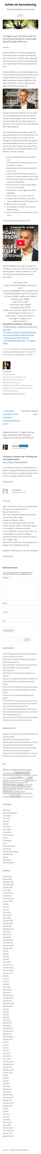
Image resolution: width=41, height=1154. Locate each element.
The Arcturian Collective (11, 851)
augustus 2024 (8, 887)
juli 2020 (5, 951)
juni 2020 (6, 954)
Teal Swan (16, 791)
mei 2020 (6, 956)
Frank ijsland (7, 659)
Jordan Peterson (8, 354)
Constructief (7, 815)
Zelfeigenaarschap (18, 352)
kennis (29, 779)
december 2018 (8, 995)
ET (23, 778)
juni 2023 (6, 907)
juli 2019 (5, 976)
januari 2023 (7, 918)
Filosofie (33, 349)
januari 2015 (7, 1125)
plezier (20, 788)
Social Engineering (9, 846)
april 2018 (6, 1017)
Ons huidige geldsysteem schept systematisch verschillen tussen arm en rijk (11, 417)
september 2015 (8, 1103)
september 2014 (8, 1136)
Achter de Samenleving (20, 4)
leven (12, 782)
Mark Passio (6, 786)
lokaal (20, 782)
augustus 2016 (8, 1072)
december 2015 (8, 1094)
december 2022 (8, 920)
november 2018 (8, 998)
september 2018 (8, 1003)
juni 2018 (6, 1012)
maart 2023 (6, 912)
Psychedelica (7, 840)
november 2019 (8, 967)
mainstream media (13, 784)
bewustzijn (22, 772)
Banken (16, 769)
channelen (26, 775)
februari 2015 (7, 1122)
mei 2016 (6, 1081)
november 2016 (8, 1064)
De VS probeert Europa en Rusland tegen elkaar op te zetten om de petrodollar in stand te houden (20, 689)
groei (23, 780)
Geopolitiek (6, 826)
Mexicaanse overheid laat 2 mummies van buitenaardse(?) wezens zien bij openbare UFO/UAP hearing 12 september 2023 (20, 703)
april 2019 (6, 984)
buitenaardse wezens (12, 774)
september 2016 (8, 1070)
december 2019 (8, 965)
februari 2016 (7, 1089)
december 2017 (8, 1028)
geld (30, 777)
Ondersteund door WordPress (19, 1150)
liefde (16, 782)
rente (31, 789)
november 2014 (8, 1130)
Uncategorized (8, 854)
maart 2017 (6, 1053)
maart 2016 (6, 1086)
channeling (34, 775)
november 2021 (8, 943)
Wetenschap (7, 860)
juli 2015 (5, 1108)
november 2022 (8, 923)
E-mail (5, 612)
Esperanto (6, 821)
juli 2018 (5, 1009)
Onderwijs (13, 787)
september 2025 (8, 882)
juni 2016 (6, 1078)
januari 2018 (7, 1025)
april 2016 (6, 1083)
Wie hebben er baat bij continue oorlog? (16, 739)
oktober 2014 (7, 1133)
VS (22, 796)
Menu (20, 15)
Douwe (30, 354)
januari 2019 (7, 992)
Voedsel (5, 857)
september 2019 (8, 970)
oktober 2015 (7, 1100)
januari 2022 (7, 937)
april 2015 (6, 1117)
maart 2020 (6, 962)
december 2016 (8, 1061)
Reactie (6, 577)
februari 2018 (7, 1023)
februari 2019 (7, 989)
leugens (6, 782)
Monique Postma (8, 695)
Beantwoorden (8, 481)
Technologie (7, 849)
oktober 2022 (7, 926)
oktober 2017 (7, 1034)
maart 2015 (6, 1119)
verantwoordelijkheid (13, 793)
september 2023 (8, 898)
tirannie (23, 791)
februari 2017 (7, 1056)
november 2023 (8, 893)
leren (35, 780)
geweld (5, 780)
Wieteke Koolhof (28, 796)
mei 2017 (6, 1047)
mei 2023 (6, 909)
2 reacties (6, 47)
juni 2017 (6, 1045)
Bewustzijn (25, 349)
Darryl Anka (6, 778)
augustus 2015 (8, 1106)
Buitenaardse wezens (10, 813)
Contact (5, 1150)
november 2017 (8, 1031)
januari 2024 (7, 890)
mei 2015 (6, 1114)
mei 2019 (6, 981)
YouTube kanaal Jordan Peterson (16, 338)
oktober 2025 (7, 879)
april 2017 (6, 1050)
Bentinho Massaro (8, 773)
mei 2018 (6, 1014)
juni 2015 (6, 1111)
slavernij (7, 790)
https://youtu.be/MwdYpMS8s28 (15, 462)
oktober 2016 (7, 1067)
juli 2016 (5, 1075)
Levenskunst (7, 352)
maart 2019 (6, 987)
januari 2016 (7, 1092)
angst (11, 770)
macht (25, 782)
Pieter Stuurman (8, 835)
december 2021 (8, 940)
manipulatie (28, 785)
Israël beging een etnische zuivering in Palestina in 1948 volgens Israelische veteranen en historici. (20, 681)
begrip (29, 769)
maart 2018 (6, 1020)
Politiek (5, 838)
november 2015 (8, 1097)
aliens (6, 769)
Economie (6, 818)
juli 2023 (5, 904)
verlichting (28, 793)
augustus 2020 (8, 948)
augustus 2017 (8, 1039)
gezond (11, 780)
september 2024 (8, 884)
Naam (5, 603)
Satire (5, 843)
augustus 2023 (8, 901)
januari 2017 (7, 1059)
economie (16, 777)
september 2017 (8, 1036)
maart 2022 (6, 931)
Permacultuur (10, 788)
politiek (26, 788)
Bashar (23, 769)
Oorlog (21, 786)
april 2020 (6, 959)
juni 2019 (6, 978)
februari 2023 (7, 915)
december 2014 (8, 1128)
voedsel (6, 796)
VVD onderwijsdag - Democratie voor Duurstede (19, 665)
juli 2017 (5, 1042)
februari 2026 (7, 876)
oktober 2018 (7, 1001)
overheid (27, 786)
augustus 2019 (8, 973)
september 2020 (8, 945)
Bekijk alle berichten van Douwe (14, 394)
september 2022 (8, 929)
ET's (26, 778)
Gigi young (17, 780)
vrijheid (14, 795)
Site (4, 621)
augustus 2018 (8, 1006)
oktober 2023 (7, 896)
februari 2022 (7, 934)
